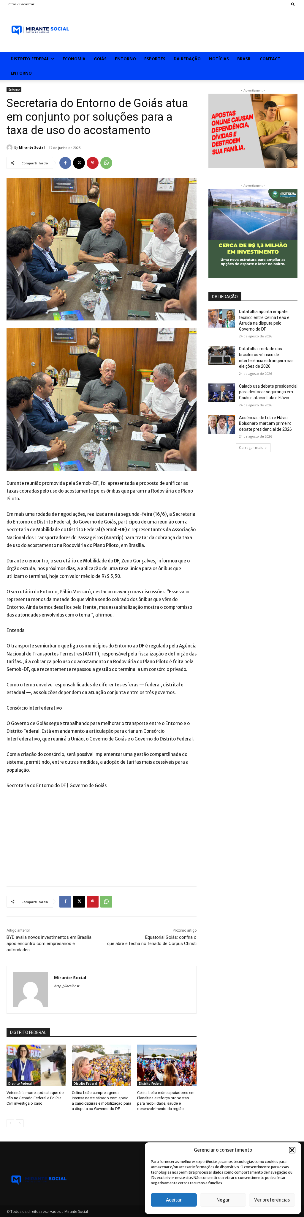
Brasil (244, 59)
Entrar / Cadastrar (20, 4)
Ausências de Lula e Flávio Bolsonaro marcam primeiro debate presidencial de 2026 (265, 423)
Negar (223, 1200)
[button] (292, 1150)
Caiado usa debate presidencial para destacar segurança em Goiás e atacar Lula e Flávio (268, 392)
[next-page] (19, 1123)
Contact (270, 59)
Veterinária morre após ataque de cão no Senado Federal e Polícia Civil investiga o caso (35, 1098)
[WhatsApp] (106, 163)
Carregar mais (251, 447)
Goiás (100, 59)
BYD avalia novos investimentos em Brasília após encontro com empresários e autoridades (49, 943)
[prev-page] (10, 1123)
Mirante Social (32, 147)
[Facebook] (65, 163)
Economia (74, 59)
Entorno (125, 59)
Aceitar (174, 1200)
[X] (79, 163)
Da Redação (187, 59)
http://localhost (66, 986)
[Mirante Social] (10, 147)
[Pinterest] (93, 163)
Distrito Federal (30, 59)
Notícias (219, 59)
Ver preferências (272, 1200)
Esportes (154, 59)
